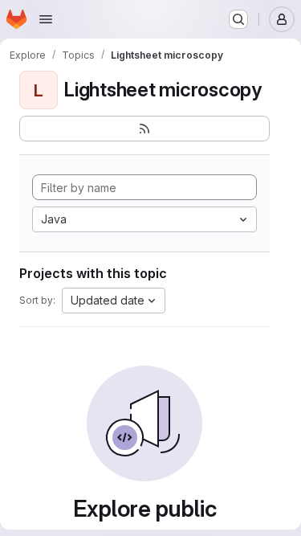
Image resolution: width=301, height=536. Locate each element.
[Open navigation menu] (46, 19)
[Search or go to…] (238, 19)
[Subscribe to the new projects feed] (144, 128)
